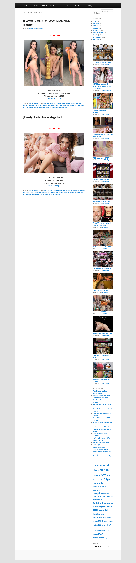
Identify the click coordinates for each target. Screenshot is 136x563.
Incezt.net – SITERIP (100, 312)
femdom (32, 105)
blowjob (73, 103)
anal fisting (50, 103)
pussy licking (97, 528)
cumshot (97, 489)
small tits (25, 107)
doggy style (97, 496)
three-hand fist (46, 107)
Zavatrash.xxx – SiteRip (100, 290)
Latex (54, 105)
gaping (50, 192)
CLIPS (60, 6)
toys (106, 538)
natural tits (97, 525)
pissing (72, 192)
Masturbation (99, 517)
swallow (95, 534)
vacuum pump (55, 194)
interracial (102, 510)
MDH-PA (44, 6)
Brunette (96, 480)
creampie (98, 483)
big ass (96, 470)
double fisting (39, 192)
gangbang (109, 503)
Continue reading (54, 98)
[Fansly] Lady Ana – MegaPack (43, 117)
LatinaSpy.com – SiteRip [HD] (102, 268)
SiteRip (52, 6)
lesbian (58, 105)
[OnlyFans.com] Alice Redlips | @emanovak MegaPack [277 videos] (103, 429)
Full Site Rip (99, 503)
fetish (37, 105)
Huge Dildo (55, 192)
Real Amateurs (79, 6)
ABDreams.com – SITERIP (101, 158)
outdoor (66, 192)
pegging (63, 105)
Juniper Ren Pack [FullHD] (101, 443)
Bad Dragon (57, 103)
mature (109, 518)
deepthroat (99, 493)
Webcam (96, 39)
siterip (111, 528)
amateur (98, 465)
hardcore (108, 506)
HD (95, 510)
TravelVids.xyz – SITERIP (101, 201)
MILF (100, 521)
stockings (108, 530)
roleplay (74, 105)
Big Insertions (75, 190)
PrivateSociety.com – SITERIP (103, 180)
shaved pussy (105, 528)
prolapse (77, 192)
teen (100, 534)
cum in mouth (99, 486)
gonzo (95, 507)
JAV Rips (90, 6)
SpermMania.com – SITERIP (102, 333)
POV (109, 524)
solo (103, 530)
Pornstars (68, 6)
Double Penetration (107, 496)
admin (41, 28)
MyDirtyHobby (108, 521)
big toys (68, 103)
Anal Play (49, 190)
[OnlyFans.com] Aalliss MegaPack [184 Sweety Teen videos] (102, 451)
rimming (69, 105)
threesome (55, 107)
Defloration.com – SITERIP (102, 247)
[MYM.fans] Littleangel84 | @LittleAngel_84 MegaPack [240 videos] (102, 86)
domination (26, 105)
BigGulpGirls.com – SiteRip (102, 456)
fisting (42, 105)
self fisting (81, 105)
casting (101, 480)
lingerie (103, 514)
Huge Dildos (48, 105)
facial (96, 499)
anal (44, 103)
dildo (107, 493)
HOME (25, 6)
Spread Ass (32, 107)
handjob (100, 506)
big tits (104, 470)
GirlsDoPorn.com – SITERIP (102, 62)
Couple (78, 103)
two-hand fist (63, 107)
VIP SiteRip (34, 6)
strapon (39, 107)
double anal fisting (28, 192)
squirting (30, 194)
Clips (107, 479)
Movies (95, 28)
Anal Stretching (57, 190)
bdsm (63, 103)
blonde (95, 475)
